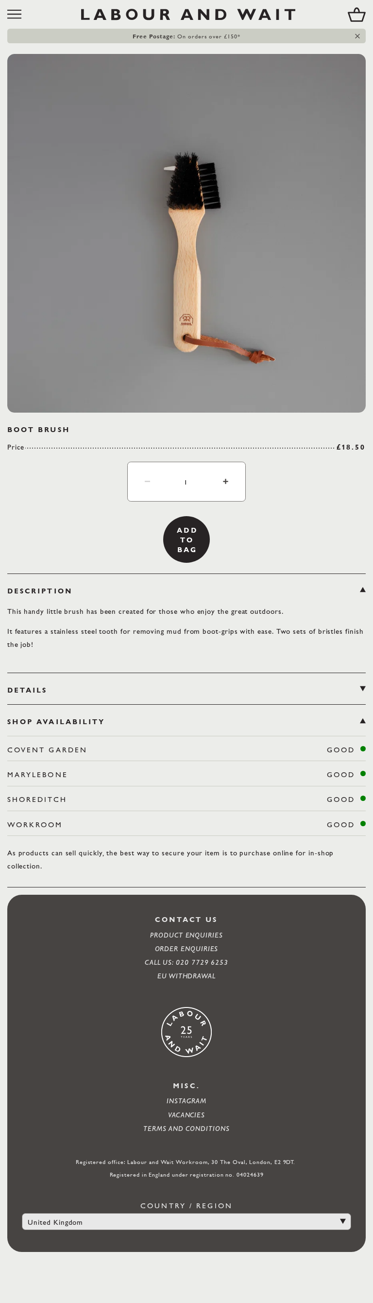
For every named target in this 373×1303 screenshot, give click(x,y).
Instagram (186, 1100)
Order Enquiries (187, 948)
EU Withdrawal (186, 976)
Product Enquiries (186, 935)
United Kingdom (55, 1222)
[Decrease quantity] (147, 481)
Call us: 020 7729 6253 (186, 962)
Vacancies (186, 1115)
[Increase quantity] (225, 481)
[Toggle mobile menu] (18, 14)
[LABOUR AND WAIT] (188, 14)
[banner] (186, 14)
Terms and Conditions (186, 1128)
